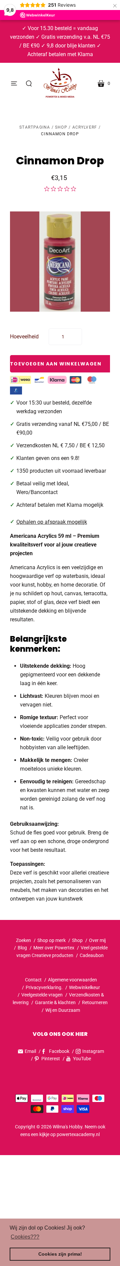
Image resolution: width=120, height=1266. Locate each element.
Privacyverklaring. (44, 987)
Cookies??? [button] (25, 1237)
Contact (33, 979)
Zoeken (23, 940)
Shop (61, 127)
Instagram (93, 1051)
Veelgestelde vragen (42, 994)
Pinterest (50, 1058)
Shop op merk (51, 940)
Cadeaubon (92, 955)
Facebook (59, 1051)
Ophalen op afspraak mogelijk (51, 522)
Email (30, 1051)
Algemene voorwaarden (72, 979)
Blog (22, 947)
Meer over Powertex (53, 947)
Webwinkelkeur (84, 987)
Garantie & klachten (55, 1002)
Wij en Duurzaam (62, 1010)
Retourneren (95, 1002)
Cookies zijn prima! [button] (60, 1254)
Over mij (97, 940)
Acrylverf (84, 127)
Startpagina (34, 127)
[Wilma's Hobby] (60, 83)
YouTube (82, 1058)
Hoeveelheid (24, 336)
